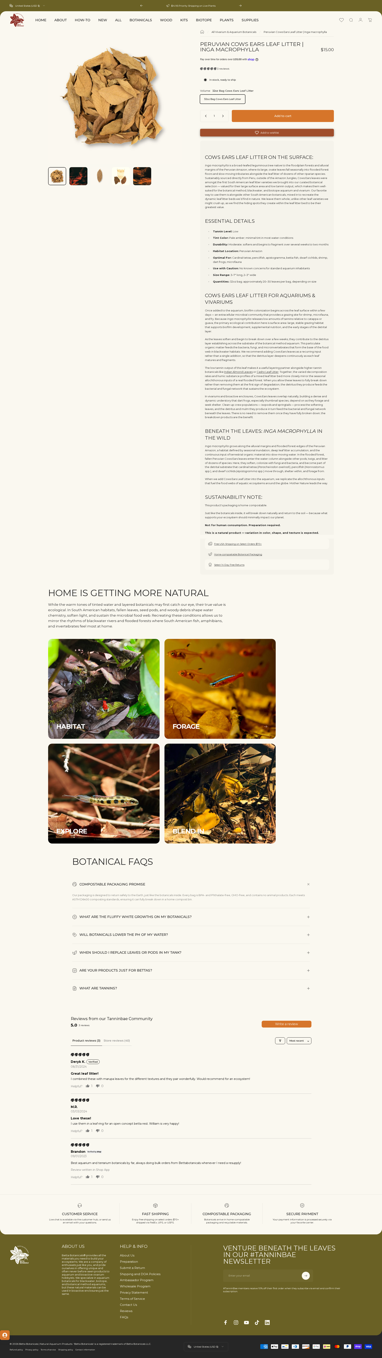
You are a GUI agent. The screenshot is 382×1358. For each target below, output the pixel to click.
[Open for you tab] (5, 1335)
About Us (127, 1255)
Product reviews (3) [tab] (86, 1040)
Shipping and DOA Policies (140, 1274)
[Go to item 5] (142, 176)
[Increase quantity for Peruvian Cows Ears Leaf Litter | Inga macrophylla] (223, 116)
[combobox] (28, 5)
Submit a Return (132, 1268)
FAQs (124, 1317)
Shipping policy (65, 1350)
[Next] (240, 5)
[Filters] (280, 1040)
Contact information (85, 1350)
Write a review (286, 1024)
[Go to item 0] (57, 176)
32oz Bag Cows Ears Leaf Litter (222, 99)
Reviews (126, 1311)
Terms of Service (132, 1299)
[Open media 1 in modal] (115, 97)
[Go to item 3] (100, 176)
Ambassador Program (136, 1280)
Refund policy (16, 1350)
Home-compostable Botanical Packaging (238, 554)
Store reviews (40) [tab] (117, 1040)
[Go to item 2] (78, 176)
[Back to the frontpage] (202, 32)
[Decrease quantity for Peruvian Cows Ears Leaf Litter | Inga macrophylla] (205, 116)
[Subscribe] (306, 1276)
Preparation (129, 1261)
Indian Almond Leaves (238, 372)
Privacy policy (31, 1350)
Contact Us (128, 1305)
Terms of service (48, 1350)
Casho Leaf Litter (268, 372)
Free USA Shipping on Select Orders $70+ (238, 543)
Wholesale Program (135, 1286)
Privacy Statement (134, 1292)
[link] (104, 689)
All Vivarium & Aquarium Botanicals (234, 32)
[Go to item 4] (121, 176)
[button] (208, 68)
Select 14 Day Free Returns (229, 564)
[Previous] (141, 5)
